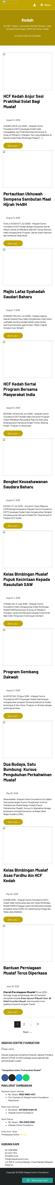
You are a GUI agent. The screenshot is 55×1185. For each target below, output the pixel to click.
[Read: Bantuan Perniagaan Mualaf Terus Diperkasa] (27, 942)
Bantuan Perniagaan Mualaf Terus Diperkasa (25, 970)
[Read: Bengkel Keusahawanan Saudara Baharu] (27, 456)
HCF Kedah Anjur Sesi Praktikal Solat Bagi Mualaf (23, 101)
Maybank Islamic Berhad (12, 1091)
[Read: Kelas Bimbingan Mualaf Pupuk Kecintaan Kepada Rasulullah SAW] (27, 548)
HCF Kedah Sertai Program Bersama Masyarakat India (20, 389)
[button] (27, 1091)
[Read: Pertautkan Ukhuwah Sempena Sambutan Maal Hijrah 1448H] (27, 168)
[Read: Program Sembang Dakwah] (27, 646)
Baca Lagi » (13, 145)
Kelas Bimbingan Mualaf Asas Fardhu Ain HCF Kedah (25, 875)
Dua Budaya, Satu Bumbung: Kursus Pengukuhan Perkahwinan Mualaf (27, 771)
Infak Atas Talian (9, 1131)
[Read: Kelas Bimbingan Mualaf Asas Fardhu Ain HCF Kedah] (27, 845)
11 (38, 1024)
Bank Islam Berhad (10, 1106)
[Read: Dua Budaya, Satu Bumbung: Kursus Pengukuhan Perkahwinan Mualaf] (27, 739)
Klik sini (23, 1134)
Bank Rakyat (7, 1119)
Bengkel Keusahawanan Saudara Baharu (25, 484)
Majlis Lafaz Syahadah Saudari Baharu (24, 294)
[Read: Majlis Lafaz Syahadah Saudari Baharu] (27, 266)
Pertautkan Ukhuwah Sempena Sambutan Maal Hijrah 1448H (27, 199)
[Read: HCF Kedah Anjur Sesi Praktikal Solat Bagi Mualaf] (27, 71)
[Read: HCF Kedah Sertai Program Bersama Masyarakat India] (27, 358)
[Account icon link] (34, 5)
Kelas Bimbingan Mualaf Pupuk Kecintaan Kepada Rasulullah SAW (26, 579)
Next (27, 1032)
